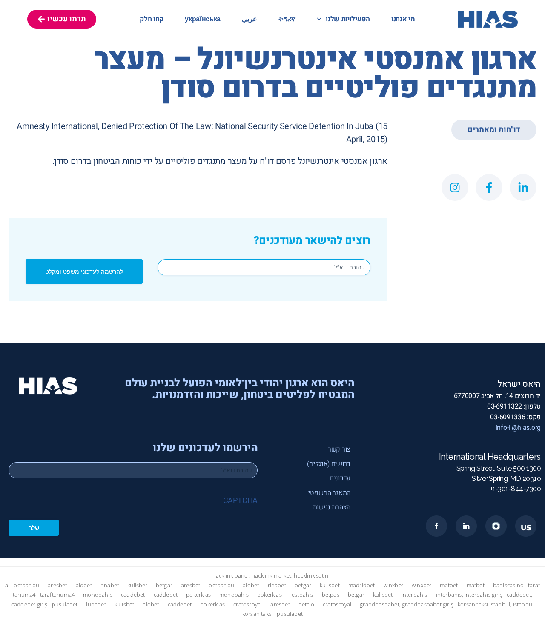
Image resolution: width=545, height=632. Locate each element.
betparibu (26, 585)
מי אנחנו (403, 19)
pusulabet (65, 604)
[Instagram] (455, 187)
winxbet (393, 585)
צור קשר (339, 449)
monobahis (97, 594)
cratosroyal (247, 604)
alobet (84, 585)
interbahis (414, 594)
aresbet (57, 585)
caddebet (133, 594)
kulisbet (137, 585)
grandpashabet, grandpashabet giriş (406, 604)
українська (203, 19)
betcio (306, 604)
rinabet (109, 585)
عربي (249, 19)
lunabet (96, 604)
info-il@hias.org (518, 428)
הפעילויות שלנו (348, 19)
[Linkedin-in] (523, 187)
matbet (449, 585)
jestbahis (301, 594)
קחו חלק (152, 19)
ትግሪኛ (286, 19)
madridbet (361, 585)
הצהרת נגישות (331, 507)
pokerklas (198, 594)
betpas (330, 594)
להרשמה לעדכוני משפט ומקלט (84, 271)
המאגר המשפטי (329, 493)
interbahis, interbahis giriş (469, 594)
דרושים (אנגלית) (328, 464)
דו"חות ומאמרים (494, 129)
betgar (164, 585)
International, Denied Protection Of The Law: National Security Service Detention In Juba (213, 126)
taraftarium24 (57, 594)
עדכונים (340, 478)
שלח (33, 527)
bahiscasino (508, 585)
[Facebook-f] (489, 187)
